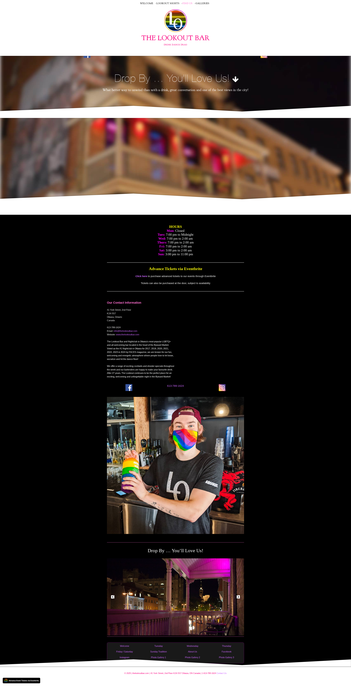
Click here (141, 276)
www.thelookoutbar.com (127, 334)
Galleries (202, 3)
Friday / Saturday (124, 651)
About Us (192, 651)
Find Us (187, 3)
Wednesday (192, 646)
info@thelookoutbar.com (125, 331)
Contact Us (221, 673)
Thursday (226, 646)
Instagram (124, 657)
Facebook (226, 651)
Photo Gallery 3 (226, 657)
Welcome (146, 3)
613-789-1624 (175, 385)
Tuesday (158, 646)
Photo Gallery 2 (192, 657)
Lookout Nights (167, 3)
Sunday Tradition (158, 651)
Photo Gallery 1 (158, 657)
